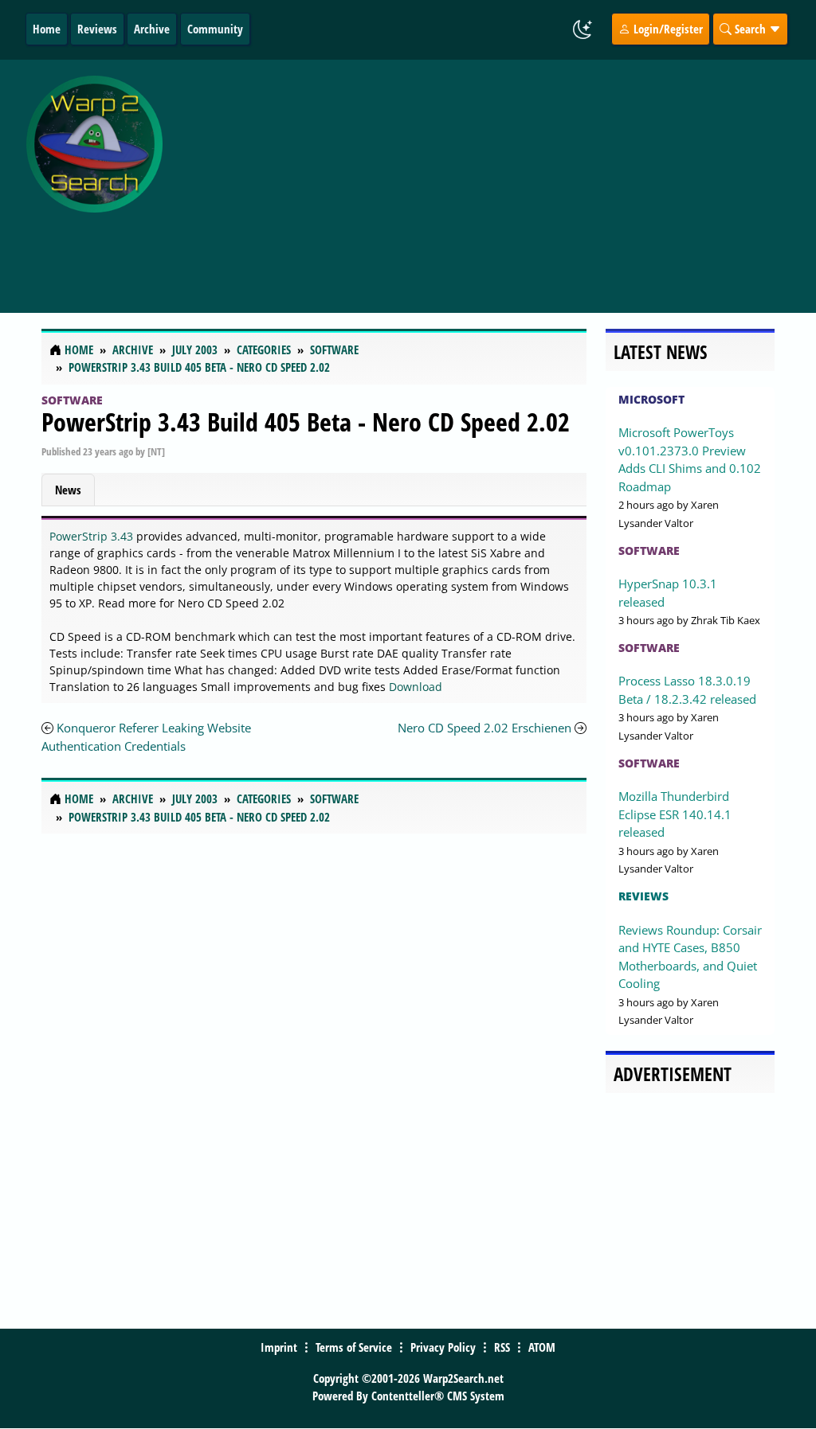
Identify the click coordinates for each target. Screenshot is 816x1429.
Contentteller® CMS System (437, 1396)
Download (415, 686)
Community (215, 29)
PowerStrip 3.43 (91, 536)
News (68, 490)
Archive (152, 29)
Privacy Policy (443, 1347)
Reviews (97, 29)
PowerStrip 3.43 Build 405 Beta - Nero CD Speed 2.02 (305, 421)
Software (72, 400)
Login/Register (666, 29)
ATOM (541, 1347)
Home (47, 29)
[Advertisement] (493, 177)
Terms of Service (354, 1347)
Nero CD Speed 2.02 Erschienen (484, 728)
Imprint (279, 1347)
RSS (502, 1347)
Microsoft (651, 399)
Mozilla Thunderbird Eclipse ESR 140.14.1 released (675, 814)
